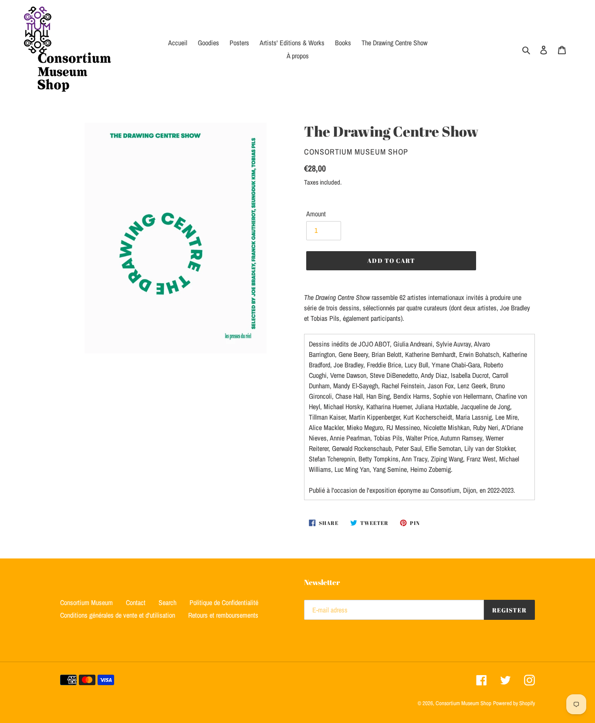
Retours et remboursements (223, 615)
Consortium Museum (86, 602)
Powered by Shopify (514, 703)
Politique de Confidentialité (223, 602)
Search (167, 602)
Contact (135, 602)
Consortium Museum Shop (463, 703)
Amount (316, 214)
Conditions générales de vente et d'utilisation (117, 615)
